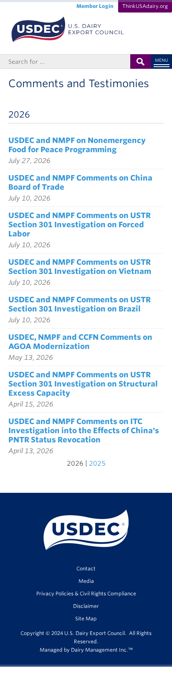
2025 (97, 463)
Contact (86, 568)
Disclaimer (86, 606)
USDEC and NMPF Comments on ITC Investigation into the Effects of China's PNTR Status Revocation (83, 430)
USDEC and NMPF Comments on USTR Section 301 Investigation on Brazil (79, 304)
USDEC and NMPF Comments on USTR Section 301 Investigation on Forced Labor (79, 224)
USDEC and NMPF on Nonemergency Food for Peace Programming (77, 145)
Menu (161, 60)
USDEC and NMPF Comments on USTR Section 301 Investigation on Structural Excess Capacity (83, 383)
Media (86, 581)
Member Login (95, 6)
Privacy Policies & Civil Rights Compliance (86, 593)
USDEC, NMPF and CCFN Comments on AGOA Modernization (80, 342)
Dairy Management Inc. (99, 650)
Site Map (86, 618)
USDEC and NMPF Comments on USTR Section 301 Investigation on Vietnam (79, 267)
